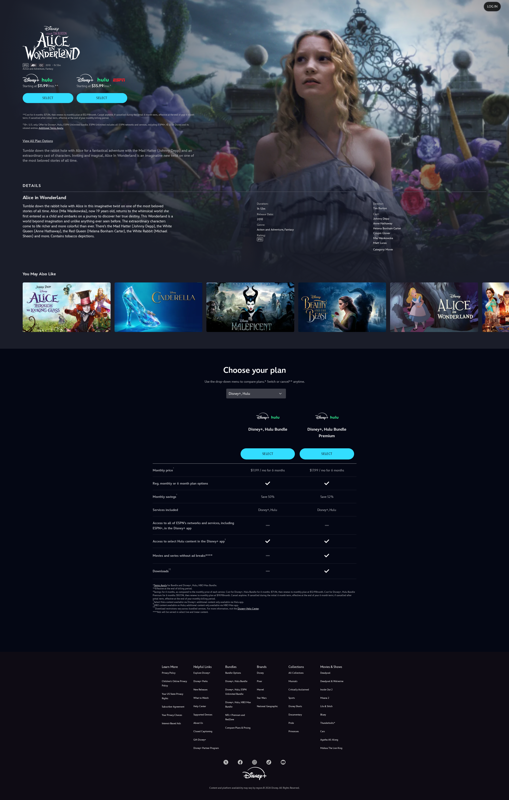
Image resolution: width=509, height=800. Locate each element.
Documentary (295, 714)
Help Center (199, 706)
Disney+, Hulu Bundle (236, 681)
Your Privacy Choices (172, 715)
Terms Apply (160, 585)
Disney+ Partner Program (206, 748)
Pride (291, 723)
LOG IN (492, 6)
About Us (198, 723)
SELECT (47, 98)
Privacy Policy (168, 673)
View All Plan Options (38, 141)
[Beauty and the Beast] (342, 307)
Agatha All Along (329, 739)
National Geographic (267, 706)
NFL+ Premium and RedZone (235, 717)
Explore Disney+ (201, 673)
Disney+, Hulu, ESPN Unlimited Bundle (236, 691)
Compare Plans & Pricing (238, 727)
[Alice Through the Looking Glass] (67, 307)
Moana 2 (324, 698)
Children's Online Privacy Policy (174, 683)
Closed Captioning (202, 731)
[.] (225, 762)
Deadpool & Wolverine (331, 681)
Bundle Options (233, 673)
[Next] (501, 306)
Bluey (323, 714)
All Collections (296, 673)
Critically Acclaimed (298, 689)
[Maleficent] (250, 307)
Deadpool (325, 673)
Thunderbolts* (327, 723)
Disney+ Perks (200, 681)
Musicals (292, 681)
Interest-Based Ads (171, 723)
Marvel (260, 689)
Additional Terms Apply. (51, 128)
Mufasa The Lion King (331, 748)
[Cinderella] (158, 307)
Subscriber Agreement (173, 706)
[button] (206, 667)
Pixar (259, 681)
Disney (260, 673)
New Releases (200, 689)
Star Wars (262, 698)
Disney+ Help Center (248, 608)
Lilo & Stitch (326, 706)
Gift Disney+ (199, 739)
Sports (291, 698)
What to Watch (201, 698)
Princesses (293, 731)
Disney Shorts (295, 706)
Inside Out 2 (326, 689)
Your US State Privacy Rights (172, 696)
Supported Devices (202, 714)
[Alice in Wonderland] (434, 307)
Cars (322, 731)
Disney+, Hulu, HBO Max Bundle (238, 704)
